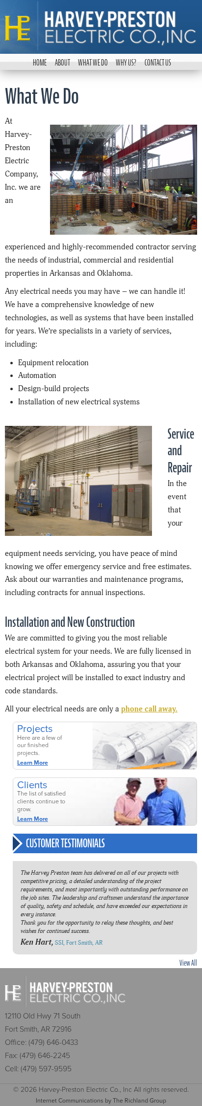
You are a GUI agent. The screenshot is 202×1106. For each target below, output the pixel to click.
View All (188, 962)
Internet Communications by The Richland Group (101, 1101)
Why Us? (126, 62)
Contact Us (158, 62)
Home (40, 62)
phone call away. (149, 709)
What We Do (93, 62)
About (62, 62)
